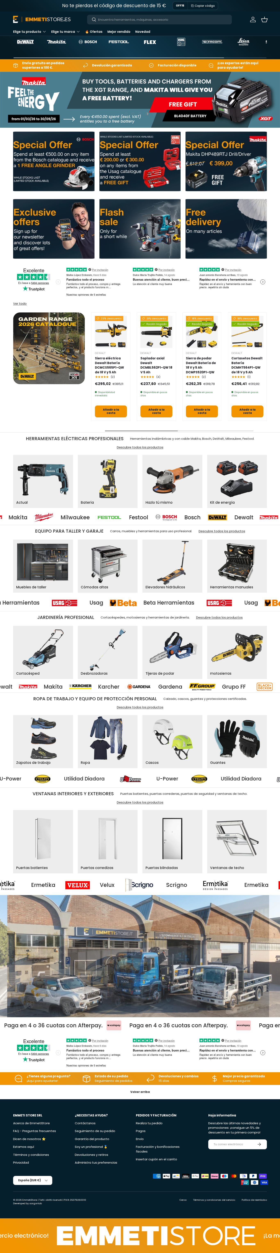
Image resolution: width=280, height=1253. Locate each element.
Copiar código (205, 6)
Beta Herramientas (99, 603)
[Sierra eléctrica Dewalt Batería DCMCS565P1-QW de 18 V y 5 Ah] (111, 332)
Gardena (39, 686)
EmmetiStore (29, 1200)
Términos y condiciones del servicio (214, 1200)
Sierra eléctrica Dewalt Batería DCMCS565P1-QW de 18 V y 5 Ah (109, 365)
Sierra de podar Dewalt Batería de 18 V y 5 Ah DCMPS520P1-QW (201, 365)
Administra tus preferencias (96, 1162)
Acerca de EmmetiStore (31, 1123)
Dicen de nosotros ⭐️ (29, 1139)
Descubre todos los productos (140, 447)
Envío (140, 1139)
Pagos (141, 1131)
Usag (27, 603)
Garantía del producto (92, 1139)
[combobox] (159, 19)
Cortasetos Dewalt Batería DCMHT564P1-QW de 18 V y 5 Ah (247, 365)
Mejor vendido (118, 32)
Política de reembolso (254, 1200)
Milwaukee (238, 686)
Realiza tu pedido (149, 1123)
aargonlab (35, 1203)
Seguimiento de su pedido (95, 1131)
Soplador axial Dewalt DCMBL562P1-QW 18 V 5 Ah (156, 365)
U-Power (97, 779)
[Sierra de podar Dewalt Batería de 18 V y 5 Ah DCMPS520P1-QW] (202, 332)
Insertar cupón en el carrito (156, 1159)
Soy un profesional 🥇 (91, 1147)
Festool (62, 517)
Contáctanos (85, 1123)
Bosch (116, 517)
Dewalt (167, 517)
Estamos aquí (23, 1147)
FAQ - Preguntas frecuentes (34, 1131)
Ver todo (20, 303)
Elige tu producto (27, 32)
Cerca (183, 1200)
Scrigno (59, 885)
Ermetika (139, 885)
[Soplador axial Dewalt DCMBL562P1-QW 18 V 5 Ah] (156, 332)
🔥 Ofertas (93, 32)
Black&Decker (171, 686)
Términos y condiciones (31, 1155)
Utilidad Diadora (170, 779)
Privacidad (21, 1162)
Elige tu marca (63, 32)
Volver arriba (140, 1092)
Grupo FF (103, 686)
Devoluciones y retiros (91, 1155)
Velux (203, 885)
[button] (264, 19)
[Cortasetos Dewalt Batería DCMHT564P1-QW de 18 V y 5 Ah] (247, 332)
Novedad (142, 32)
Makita (218, 517)
